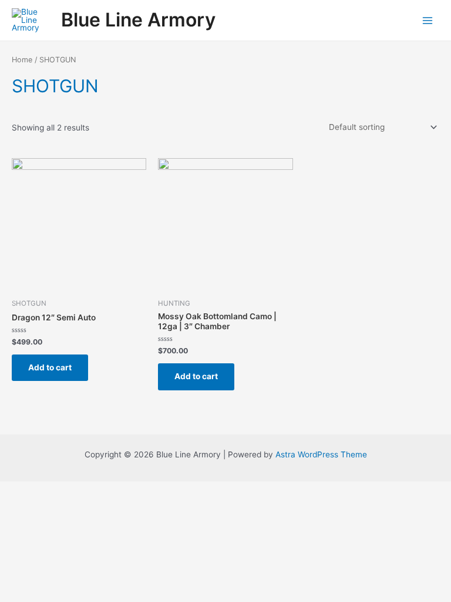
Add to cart (50, 367)
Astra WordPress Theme (321, 454)
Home (22, 59)
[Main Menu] (427, 20)
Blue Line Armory (138, 19)
